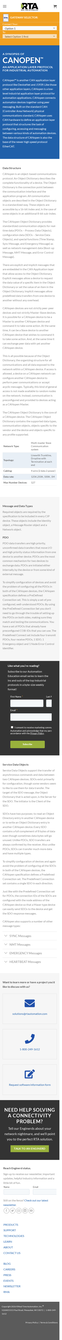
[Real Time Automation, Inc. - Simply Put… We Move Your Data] (29, 7)
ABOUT (8, 1247)
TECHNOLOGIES (13, 1235)
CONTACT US (11, 1253)
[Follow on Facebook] (6, 1210)
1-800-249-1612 (30, 1049)
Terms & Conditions (49, 1322)
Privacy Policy (31, 1322)
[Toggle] (6, 936)
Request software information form (30, 1084)
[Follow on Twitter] (13, 1210)
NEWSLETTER (11, 1286)
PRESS (7, 1275)
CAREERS (9, 1269)
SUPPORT (9, 1230)
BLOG (7, 1263)
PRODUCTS (10, 1224)
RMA (6, 1291)
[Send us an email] (19, 1210)
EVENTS (8, 1280)
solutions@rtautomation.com (29, 1013)
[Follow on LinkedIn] (25, 1210)
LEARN (7, 1241)
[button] (5, 6)
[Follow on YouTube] (31, 1210)
